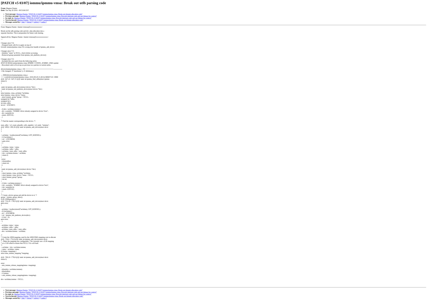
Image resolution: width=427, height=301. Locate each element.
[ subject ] (36, 22)
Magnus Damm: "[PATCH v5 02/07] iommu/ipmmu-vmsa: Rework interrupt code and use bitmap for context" (58, 16)
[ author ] (43, 22)
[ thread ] (29, 22)
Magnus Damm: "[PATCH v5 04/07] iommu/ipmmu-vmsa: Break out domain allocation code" (49, 14)
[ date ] (23, 22)
